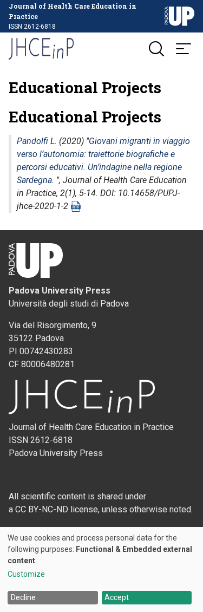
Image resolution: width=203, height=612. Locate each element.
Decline (23, 597)
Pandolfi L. (37, 141)
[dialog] (101, 569)
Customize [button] (26, 574)
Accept (116, 597)
